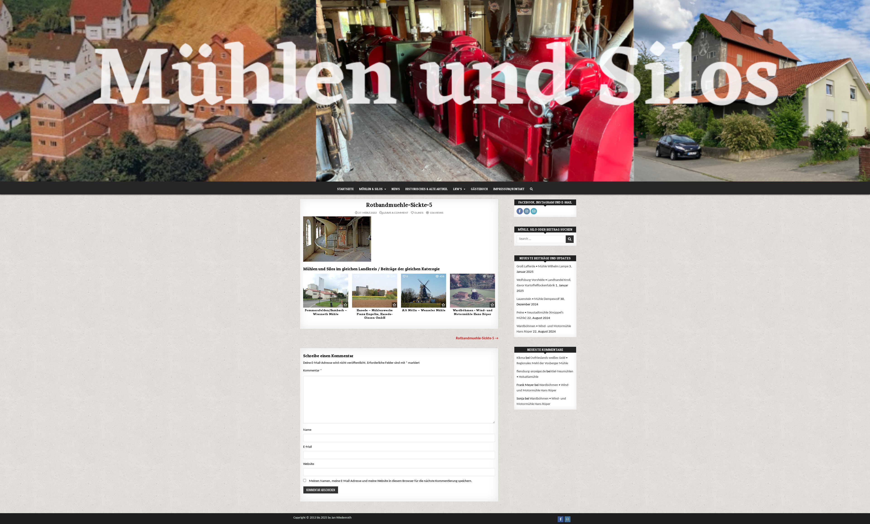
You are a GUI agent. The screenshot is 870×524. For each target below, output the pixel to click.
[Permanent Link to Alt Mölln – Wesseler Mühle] (423, 290)
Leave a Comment (395, 212)
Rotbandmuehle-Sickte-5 (399, 204)
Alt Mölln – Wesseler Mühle (423, 310)
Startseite (345, 189)
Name (307, 430)
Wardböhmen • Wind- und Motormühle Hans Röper (472, 312)
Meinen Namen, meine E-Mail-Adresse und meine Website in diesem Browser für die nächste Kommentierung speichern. (390, 481)
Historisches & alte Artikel (426, 189)
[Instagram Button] (567, 519)
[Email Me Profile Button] (534, 211)
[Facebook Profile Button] (520, 211)
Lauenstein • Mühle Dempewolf (538, 299)
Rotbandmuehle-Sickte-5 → (477, 338)
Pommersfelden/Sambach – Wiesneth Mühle (326, 312)
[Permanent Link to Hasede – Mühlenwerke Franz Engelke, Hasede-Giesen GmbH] (374, 290)
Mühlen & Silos (371, 189)
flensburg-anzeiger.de (531, 371)
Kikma (521, 358)
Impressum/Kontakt (508, 189)
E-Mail (307, 447)
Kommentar (312, 370)
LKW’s (457, 189)
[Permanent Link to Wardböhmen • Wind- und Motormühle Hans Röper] (472, 290)
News (396, 189)
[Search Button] (531, 189)
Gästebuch (479, 189)
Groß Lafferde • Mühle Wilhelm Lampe (542, 266)
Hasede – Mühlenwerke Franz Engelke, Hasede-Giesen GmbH (375, 314)
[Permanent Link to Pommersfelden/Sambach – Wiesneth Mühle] (325, 290)
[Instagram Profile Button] (527, 211)
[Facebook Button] (560, 519)
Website (308, 464)
